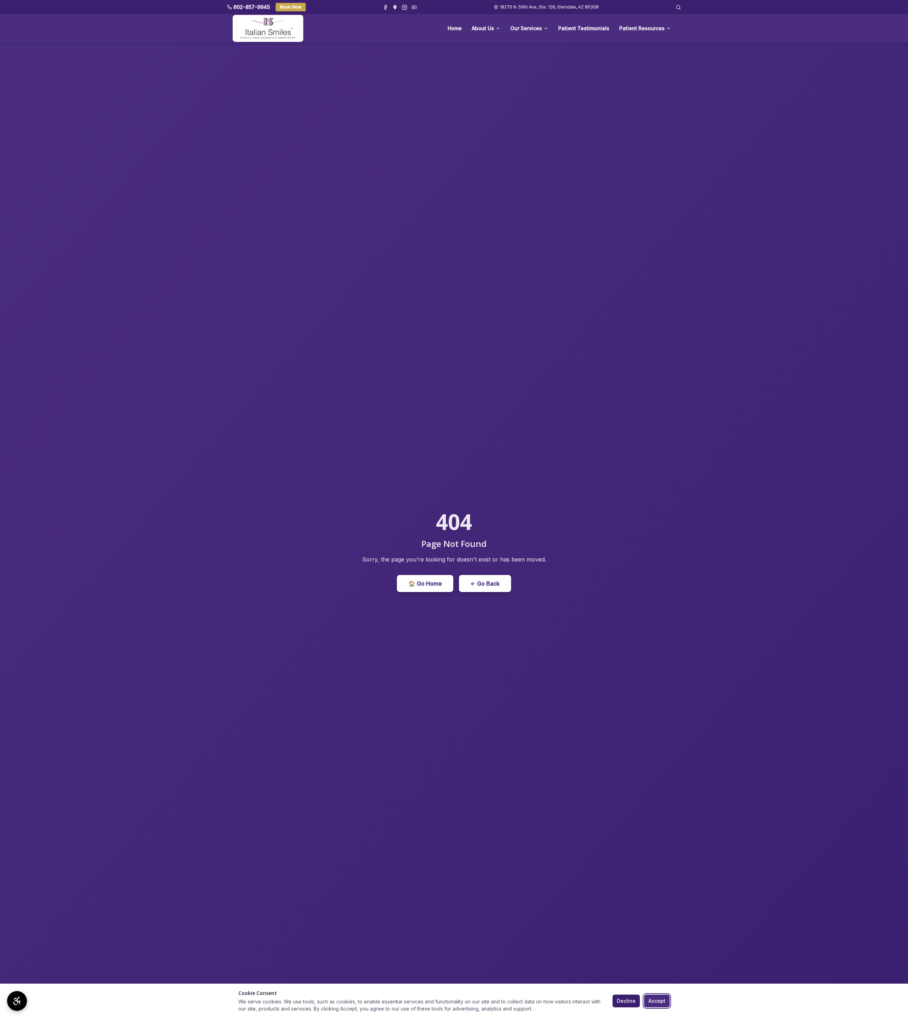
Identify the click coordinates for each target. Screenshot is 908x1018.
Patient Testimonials (583, 28)
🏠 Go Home (425, 583)
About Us (483, 28)
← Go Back (485, 583)
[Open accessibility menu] (17, 1001)
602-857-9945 (251, 7)
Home (455, 28)
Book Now (290, 7)
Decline (626, 1001)
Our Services (526, 28)
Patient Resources (642, 28)
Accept (656, 1001)
